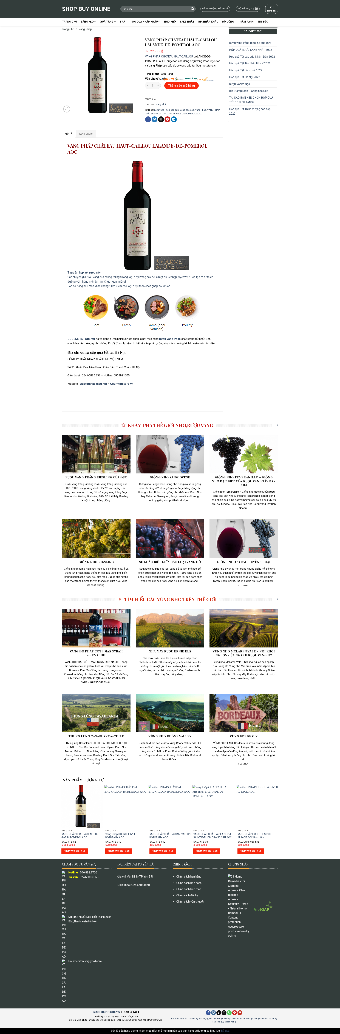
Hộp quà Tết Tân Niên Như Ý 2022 (250, 63)
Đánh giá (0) (85, 134)
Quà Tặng (106, 21)
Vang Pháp (85, 29)
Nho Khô (170, 21)
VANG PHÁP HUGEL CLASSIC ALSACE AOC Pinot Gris (254, 836)
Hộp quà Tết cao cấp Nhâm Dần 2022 (252, 56)
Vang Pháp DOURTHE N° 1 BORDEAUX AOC (120, 836)
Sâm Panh (247, 21)
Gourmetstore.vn (121, 383)
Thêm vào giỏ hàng (181, 85)
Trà (122, 21)
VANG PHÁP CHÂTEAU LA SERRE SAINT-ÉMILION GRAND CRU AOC (212, 836)
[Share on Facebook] (148, 119)
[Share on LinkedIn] (174, 119)
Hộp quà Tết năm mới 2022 (245, 70)
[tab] (68, 133)
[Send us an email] (224, 1012)
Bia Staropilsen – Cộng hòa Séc (248, 91)
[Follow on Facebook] (208, 1012)
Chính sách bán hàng (188, 876)
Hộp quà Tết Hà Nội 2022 (244, 77)
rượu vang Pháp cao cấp (166, 110)
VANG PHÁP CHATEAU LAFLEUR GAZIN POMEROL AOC (79, 836)
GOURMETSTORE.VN (106, 1012)
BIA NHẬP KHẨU (208, 21)
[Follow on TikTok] (218, 1012)
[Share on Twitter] (154, 119)
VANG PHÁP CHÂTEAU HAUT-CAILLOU (169, 56)
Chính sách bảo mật (188, 889)
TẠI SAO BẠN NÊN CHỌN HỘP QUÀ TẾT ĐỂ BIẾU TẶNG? (251, 100)
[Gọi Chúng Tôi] (229, 1012)
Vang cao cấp (187, 110)
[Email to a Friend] (161, 119)
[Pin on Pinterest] (167, 119)
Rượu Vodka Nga (239, 84)
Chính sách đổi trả (187, 895)
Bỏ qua (225, 1030)
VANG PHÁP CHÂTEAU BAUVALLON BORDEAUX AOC (170, 836)
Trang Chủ (69, 21)
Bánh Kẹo (87, 21)
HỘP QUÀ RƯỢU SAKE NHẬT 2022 (250, 49)
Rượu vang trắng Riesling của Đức (250, 43)
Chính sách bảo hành (189, 883)
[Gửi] (192, 9)
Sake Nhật (187, 21)
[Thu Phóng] (66, 109)
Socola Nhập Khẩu (144, 21)
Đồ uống (228, 21)
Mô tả (68, 134)
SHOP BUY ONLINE (86, 9)
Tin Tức (262, 21)
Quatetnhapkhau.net (93, 383)
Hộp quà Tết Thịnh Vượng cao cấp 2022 (250, 111)
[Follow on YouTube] (239, 1012)
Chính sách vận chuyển (190, 901)
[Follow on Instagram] (213, 1012)
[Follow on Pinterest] (234, 1012)
